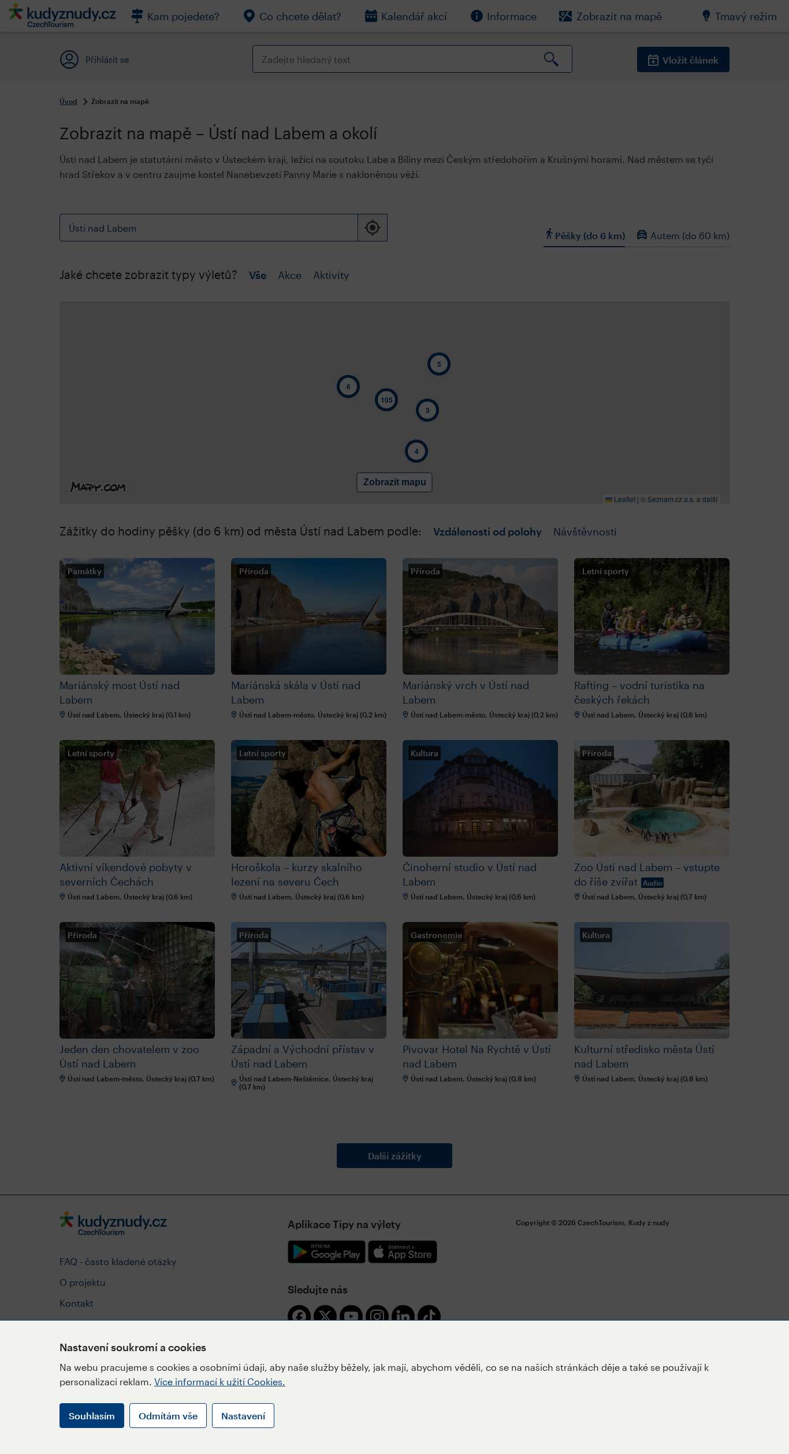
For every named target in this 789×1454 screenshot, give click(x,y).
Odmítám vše (168, 1415)
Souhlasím (92, 1415)
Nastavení (243, 1415)
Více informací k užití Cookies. (219, 1381)
